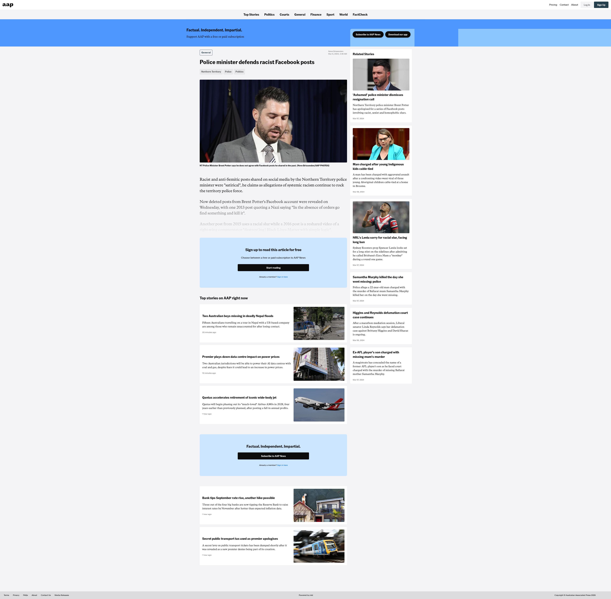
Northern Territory (211, 71)
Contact (564, 4)
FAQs (25, 595)
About (574, 4)
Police (228, 71)
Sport (330, 14)
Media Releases (62, 595)
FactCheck (360, 14)
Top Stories (251, 14)
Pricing (553, 4)
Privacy (16, 595)
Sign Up (601, 4)
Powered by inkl (306, 595)
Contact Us (46, 595)
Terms (6, 595)
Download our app (397, 34)
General (299, 14)
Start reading (273, 267)
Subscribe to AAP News (368, 34)
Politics (269, 14)
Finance (315, 14)
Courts (284, 14)
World (343, 14)
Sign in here (282, 277)
